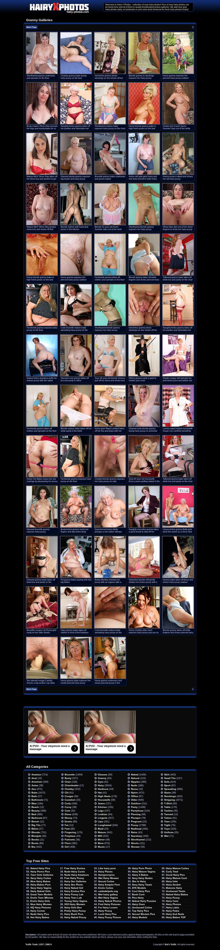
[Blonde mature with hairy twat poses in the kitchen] (76, 204)
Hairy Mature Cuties (177, 868)
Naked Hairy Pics (40, 868)
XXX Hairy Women (74, 904)
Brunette (70, 774)
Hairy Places (105, 871)
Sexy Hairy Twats (142, 884)
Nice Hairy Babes (40, 881)
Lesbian (102, 814)
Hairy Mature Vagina (143, 871)
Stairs (167, 792)
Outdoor (136, 803)
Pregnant (136, 821)
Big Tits (36, 825)
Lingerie (102, 817)
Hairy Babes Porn (40, 884)
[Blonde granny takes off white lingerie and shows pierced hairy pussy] (144, 255)
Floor (68, 843)
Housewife (104, 799)
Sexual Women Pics (143, 914)
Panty (134, 807)
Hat (100, 792)
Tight (167, 825)
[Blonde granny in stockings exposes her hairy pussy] (144, 53)
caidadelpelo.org (108, 891)
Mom (100, 843)
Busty (68, 778)
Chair (68, 781)
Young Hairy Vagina (75, 901)
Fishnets (70, 839)
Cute (67, 810)
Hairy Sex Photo (73, 884)
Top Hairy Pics (140, 910)
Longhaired (104, 825)
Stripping (169, 799)
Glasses (102, 774)
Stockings (170, 796)
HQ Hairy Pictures (40, 907)
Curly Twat (172, 871)
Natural (135, 778)
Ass (33, 789)
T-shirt (168, 803)
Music (101, 846)
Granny (102, 778)
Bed (33, 814)
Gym (100, 781)
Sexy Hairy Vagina (40, 888)
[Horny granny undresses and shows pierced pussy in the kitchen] (110, 658)
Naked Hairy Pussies (144, 901)
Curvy (68, 807)
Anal (34, 778)
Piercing (136, 814)
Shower (135, 846)
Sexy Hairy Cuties (40, 878)
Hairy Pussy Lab (73, 894)
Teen (167, 821)
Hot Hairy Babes (39, 917)
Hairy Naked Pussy (75, 917)
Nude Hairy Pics (39, 914)
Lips (100, 821)
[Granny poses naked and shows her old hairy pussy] (178, 154)
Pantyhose (137, 810)
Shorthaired (138, 839)
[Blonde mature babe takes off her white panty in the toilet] (76, 406)
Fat (66, 825)
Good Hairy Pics (175, 874)
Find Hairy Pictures (109, 904)
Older (134, 799)
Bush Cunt (138, 894)
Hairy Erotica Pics (74, 891)
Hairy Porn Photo (142, 868)
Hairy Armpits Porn (109, 884)
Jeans (101, 803)
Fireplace (70, 836)
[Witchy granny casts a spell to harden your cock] (144, 355)
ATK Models (139, 888)
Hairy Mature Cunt (176, 878)
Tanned (168, 814)
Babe (34, 792)
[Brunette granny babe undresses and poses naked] (110, 154)
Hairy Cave (172, 901)
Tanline (168, 810)
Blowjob (36, 836)
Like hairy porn (107, 868)
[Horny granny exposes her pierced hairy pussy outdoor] (178, 53)
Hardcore (103, 789)
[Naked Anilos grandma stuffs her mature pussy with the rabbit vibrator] (42, 355)
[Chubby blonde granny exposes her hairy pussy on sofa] (110, 456)
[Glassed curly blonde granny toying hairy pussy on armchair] (144, 406)
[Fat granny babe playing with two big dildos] (76, 557)
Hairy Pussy (105, 910)
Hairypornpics (106, 874)
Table (167, 807)
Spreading (170, 789)
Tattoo (168, 817)
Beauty (35, 810)
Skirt (166, 774)
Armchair (36, 781)
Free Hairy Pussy (74, 878)
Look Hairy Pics (107, 914)
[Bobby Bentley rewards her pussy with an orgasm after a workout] (110, 557)
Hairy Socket (173, 884)
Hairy (101, 785)
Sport (167, 785)
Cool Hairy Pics (141, 891)
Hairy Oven (138, 904)
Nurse (134, 789)
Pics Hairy (138, 897)
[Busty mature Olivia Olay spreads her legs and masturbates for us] (42, 103)
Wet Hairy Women (108, 878)
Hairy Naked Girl (73, 888)
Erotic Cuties (105, 888)
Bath (34, 796)
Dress (68, 814)
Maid (100, 828)
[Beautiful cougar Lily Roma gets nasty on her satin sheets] (42, 607)
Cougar (69, 796)
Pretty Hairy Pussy (75, 910)
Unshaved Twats (175, 891)
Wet (166, 836)
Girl (67, 846)
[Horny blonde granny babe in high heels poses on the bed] (144, 103)
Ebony (68, 817)
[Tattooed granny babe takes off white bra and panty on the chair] (178, 255)
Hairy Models (139, 917)
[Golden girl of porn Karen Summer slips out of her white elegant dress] (178, 103)
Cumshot (70, 799)
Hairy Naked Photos (109, 901)
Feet (67, 828)
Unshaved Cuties (142, 907)
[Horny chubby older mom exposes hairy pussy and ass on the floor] (144, 607)
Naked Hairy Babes (177, 894)
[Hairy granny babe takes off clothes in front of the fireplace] (76, 607)
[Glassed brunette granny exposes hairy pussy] (42, 507)
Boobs (35, 839)
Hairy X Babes (140, 874)
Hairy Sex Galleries (75, 881)
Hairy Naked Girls (40, 891)
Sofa (166, 781)
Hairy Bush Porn (73, 914)
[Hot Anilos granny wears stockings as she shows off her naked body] (110, 53)
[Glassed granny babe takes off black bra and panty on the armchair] (42, 557)
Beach (35, 807)
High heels (104, 796)
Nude (134, 785)
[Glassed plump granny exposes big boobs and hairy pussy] (76, 154)
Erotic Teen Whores (41, 897)
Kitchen (102, 807)
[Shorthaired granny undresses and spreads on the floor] (42, 53)
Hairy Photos (173, 904)
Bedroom (36, 817)
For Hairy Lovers (108, 907)
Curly (68, 803)
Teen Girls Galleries (41, 874)
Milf (100, 836)
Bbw (34, 803)
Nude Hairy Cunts (74, 871)
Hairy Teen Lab (73, 897)
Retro (134, 832)
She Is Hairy (139, 881)
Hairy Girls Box (73, 907)
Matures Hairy (174, 888)
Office (134, 796)
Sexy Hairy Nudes (142, 878)
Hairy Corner (37, 910)
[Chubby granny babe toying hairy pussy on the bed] (76, 53)
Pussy (134, 825)
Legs (101, 810)
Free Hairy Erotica (74, 868)
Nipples (135, 781)
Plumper (136, 817)
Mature (102, 832)
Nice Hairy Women (41, 904)
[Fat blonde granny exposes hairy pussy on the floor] (42, 305)
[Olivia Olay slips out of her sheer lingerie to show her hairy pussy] (178, 204)
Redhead (136, 828)
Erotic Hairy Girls (40, 901)
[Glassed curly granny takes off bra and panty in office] (76, 355)
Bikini (34, 828)
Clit (67, 792)
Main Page (31, 27)
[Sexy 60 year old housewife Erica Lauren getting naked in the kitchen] (144, 456)
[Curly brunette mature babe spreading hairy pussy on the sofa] (76, 305)
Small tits (170, 778)
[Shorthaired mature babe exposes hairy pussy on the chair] (110, 103)
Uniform (168, 832)
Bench (35, 821)
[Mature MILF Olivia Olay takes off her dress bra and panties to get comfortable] (42, 154)
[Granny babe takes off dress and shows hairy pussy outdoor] (178, 557)
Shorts (135, 843)
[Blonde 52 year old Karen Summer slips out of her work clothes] (110, 204)
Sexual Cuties (106, 881)
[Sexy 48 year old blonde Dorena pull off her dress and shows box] (110, 355)
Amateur (36, 774)
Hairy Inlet (172, 881)
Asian (34, 785)
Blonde (35, 832)
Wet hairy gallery (108, 894)
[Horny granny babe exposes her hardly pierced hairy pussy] (76, 658)
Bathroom (37, 799)
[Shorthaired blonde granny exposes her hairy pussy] (144, 204)
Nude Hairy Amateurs (76, 874)
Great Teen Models (41, 894)
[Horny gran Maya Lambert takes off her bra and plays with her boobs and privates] (110, 406)
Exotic (68, 821)
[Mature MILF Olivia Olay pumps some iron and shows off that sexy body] (42, 204)
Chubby (69, 789)
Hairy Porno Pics (40, 871)
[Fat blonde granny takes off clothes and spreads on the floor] (110, 255)
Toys (167, 828)
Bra (33, 846)
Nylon (134, 792)
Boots (34, 843)
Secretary (136, 836)
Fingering (70, 832)
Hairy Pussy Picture (109, 917)
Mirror (101, 839)
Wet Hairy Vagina (108, 897)
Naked (134, 774)
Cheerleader (72, 785)
